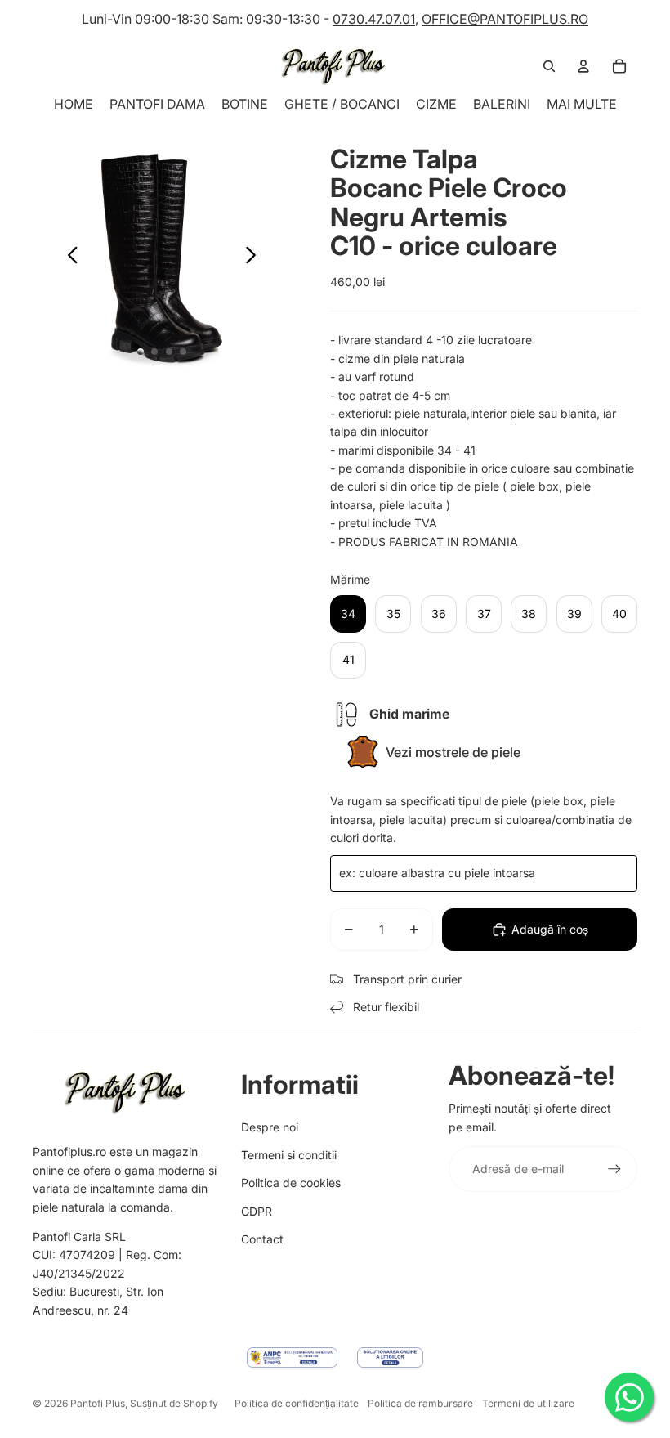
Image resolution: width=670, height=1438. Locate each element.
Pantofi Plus (97, 1403)
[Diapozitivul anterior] (68, 258)
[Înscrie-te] (614, 1169)
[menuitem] (582, 104)
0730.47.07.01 (374, 19)
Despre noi (269, 1127)
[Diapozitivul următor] (255, 258)
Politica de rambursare (420, 1403)
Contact (262, 1239)
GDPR (256, 1211)
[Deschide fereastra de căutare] (549, 66)
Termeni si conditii (289, 1155)
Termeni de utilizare (528, 1403)
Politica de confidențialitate (296, 1403)
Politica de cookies (291, 1182)
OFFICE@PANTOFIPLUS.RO (505, 19)
